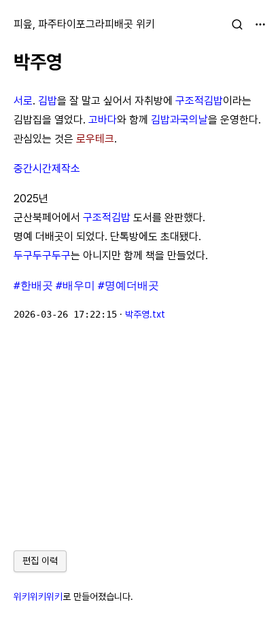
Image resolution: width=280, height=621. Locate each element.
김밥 (47, 100)
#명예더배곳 (128, 285)
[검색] (237, 24)
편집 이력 (40, 560)
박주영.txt (145, 314)
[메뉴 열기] (260, 24)
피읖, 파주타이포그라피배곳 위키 (84, 24)
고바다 (102, 119)
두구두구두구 (42, 255)
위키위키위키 (38, 596)
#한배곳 (33, 285)
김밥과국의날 (179, 119)
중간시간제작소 (47, 168)
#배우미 (75, 285)
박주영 (38, 61)
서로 (23, 100)
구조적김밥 (199, 100)
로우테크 (95, 138)
